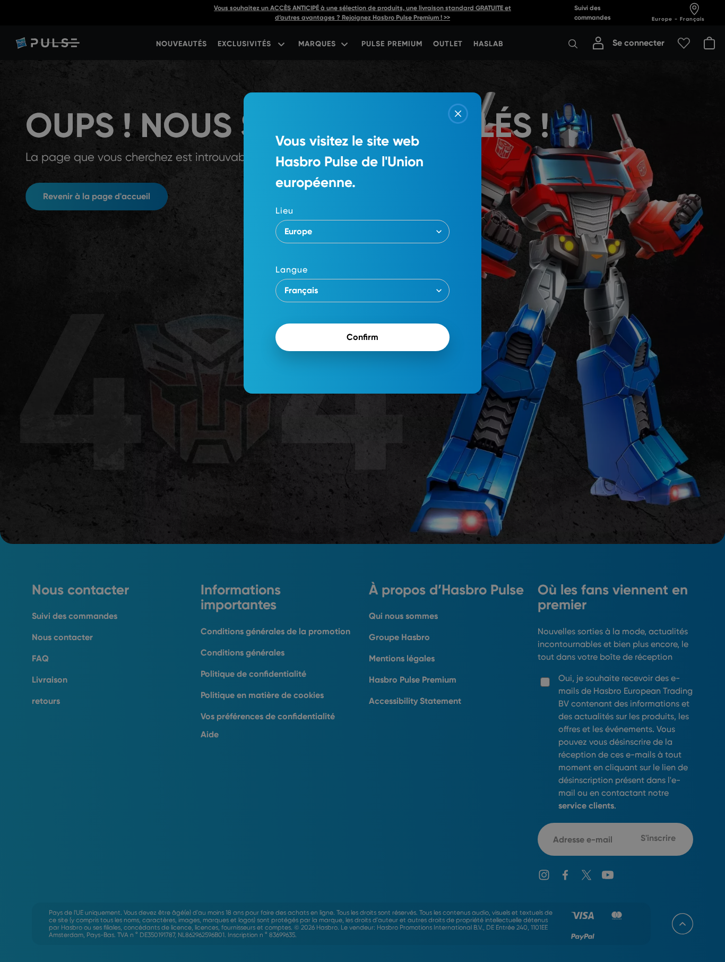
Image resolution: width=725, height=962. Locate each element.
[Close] (458, 113)
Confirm (362, 337)
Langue (291, 270)
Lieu (284, 211)
